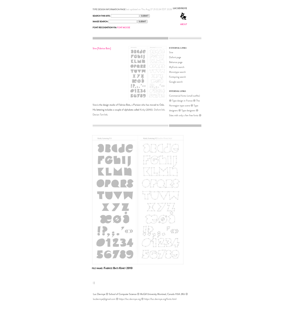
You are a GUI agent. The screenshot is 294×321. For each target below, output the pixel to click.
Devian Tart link (100, 114)
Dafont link (159, 109)
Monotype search (177, 72)
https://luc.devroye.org (130, 299)
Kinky (142, 109)
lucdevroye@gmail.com (104, 299)
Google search (176, 82)
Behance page (175, 62)
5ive (171, 52)
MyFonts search (176, 67)
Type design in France (182, 100)
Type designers (188, 110)
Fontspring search (177, 77)
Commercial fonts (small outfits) (184, 95)
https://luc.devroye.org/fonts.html (160, 299)
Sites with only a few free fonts (183, 115)
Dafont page (175, 57)
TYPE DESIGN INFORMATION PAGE (109, 9)
